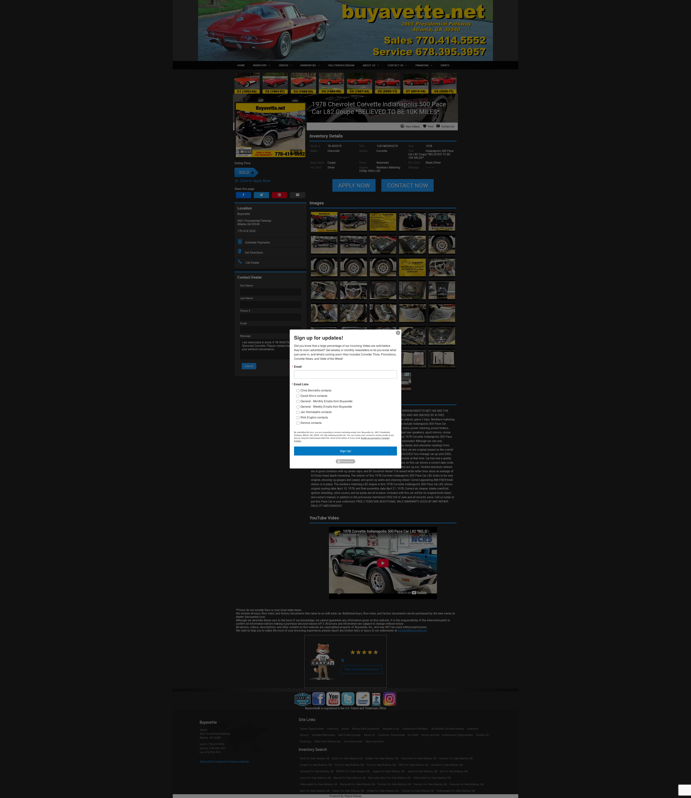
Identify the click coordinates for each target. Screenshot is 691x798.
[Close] (398, 333)
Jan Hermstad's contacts (316, 412)
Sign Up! (345, 451)
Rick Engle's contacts (314, 417)
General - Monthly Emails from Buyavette (327, 401)
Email (298, 366)
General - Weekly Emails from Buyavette (326, 406)
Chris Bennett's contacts (316, 390)
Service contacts (311, 423)
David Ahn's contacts (314, 396)
